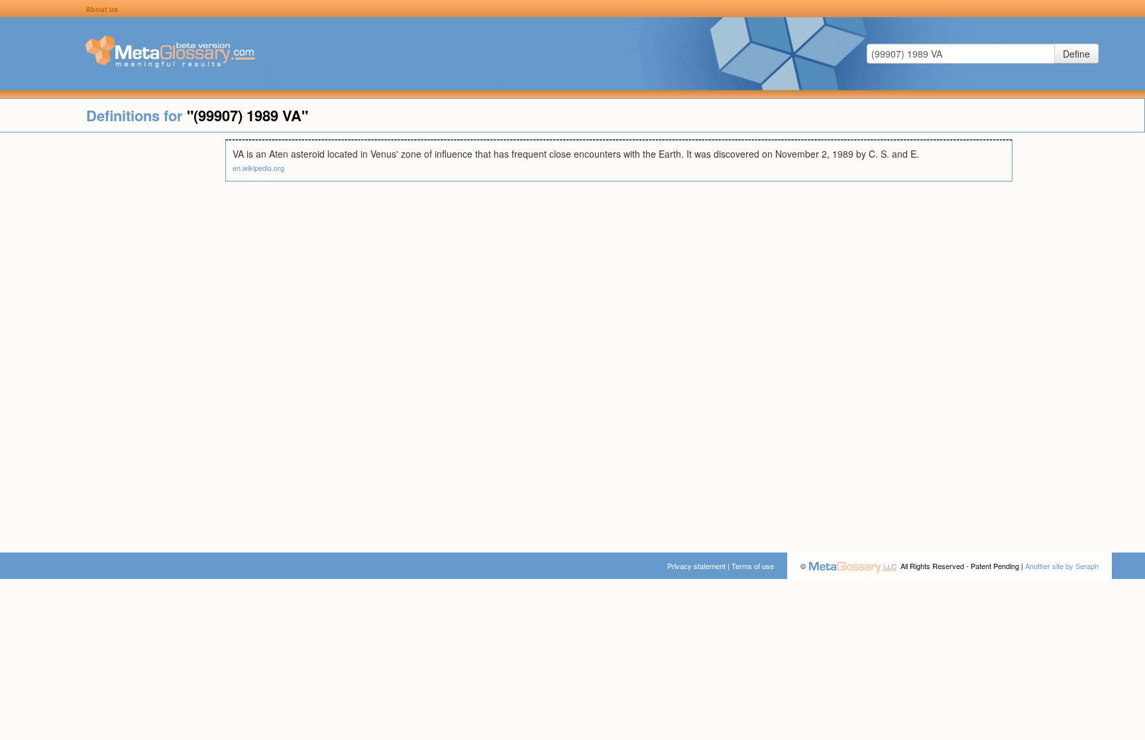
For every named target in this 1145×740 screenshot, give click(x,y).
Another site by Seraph (1062, 565)
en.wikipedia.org (258, 167)
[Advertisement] (112, 338)
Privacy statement (696, 565)
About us (101, 9)
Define (1076, 53)
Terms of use (753, 565)
